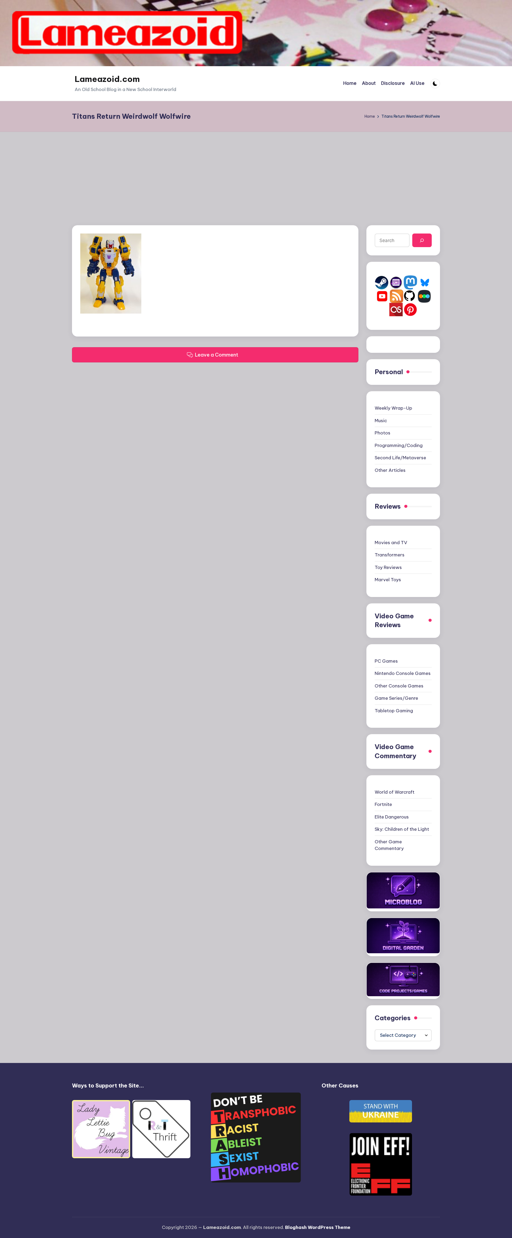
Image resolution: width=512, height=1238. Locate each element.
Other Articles (390, 470)
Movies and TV (391, 542)
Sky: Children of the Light (402, 829)
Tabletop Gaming (394, 711)
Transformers (390, 555)
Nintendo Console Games (403, 673)
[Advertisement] (256, 172)
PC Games (386, 661)
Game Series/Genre (396, 698)
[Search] (422, 240)
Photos (382, 433)
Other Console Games (399, 686)
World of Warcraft (394, 792)
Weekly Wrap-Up (393, 408)
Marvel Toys (388, 580)
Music (381, 421)
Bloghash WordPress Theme (317, 1227)
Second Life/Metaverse (400, 458)
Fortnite (383, 804)
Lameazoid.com (107, 79)
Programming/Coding (399, 445)
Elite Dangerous (392, 817)
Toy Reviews (388, 567)
